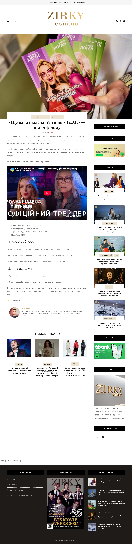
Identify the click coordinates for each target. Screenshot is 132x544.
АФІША (19, 364)
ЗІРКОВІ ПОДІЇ (106, 255)
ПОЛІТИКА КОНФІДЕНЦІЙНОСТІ (20, 496)
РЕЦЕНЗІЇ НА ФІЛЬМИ (40, 117)
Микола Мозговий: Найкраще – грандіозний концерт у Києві (19, 371)
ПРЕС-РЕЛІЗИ (109, 319)
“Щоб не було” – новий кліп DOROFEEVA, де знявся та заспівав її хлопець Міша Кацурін (47, 372)
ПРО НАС (12, 479)
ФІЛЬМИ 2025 (57, 117)
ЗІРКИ (61, 541)
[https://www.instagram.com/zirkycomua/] (97, 437)
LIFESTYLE (109, 191)
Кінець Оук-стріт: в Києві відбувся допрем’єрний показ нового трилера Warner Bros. (109, 262)
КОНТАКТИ (13, 485)
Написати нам (79, 2)
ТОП (116, 255)
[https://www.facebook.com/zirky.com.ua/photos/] (103, 437)
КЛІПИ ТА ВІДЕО (109, 223)
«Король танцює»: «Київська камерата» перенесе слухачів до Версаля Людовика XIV (109, 293)
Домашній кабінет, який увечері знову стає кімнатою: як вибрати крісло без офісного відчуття (109, 198)
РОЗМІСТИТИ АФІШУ (16, 490)
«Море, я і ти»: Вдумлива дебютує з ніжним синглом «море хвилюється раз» (109, 230)
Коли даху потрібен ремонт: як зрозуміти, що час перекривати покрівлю (109, 325)
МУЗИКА (47, 364)
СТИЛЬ (75, 364)
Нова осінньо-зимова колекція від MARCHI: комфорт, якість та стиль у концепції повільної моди (75, 373)
